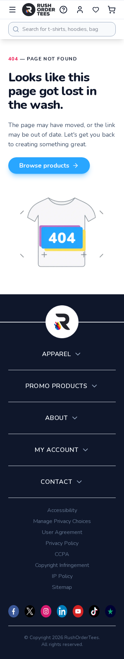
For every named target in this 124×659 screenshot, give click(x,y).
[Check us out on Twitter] (29, 611)
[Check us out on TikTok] (94, 611)
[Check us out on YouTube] (78, 611)
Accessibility (62, 510)
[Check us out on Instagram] (46, 611)
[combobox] (62, 29)
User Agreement (62, 532)
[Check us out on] (62, 611)
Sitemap (62, 587)
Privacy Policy (62, 543)
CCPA (62, 554)
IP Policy (62, 576)
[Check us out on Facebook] (13, 611)
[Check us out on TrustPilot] (110, 611)
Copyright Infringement (62, 565)
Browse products (44, 165)
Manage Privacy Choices (62, 521)
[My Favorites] (95, 9)
